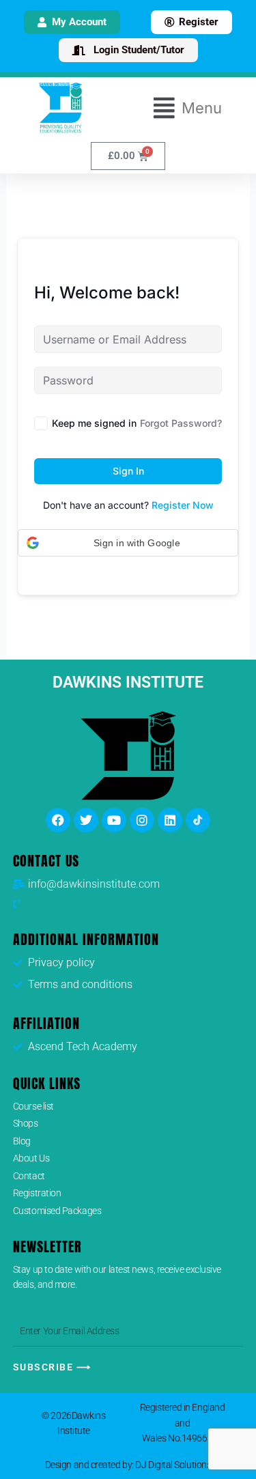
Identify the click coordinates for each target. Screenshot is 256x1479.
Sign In (128, 471)
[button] (188, 108)
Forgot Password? (181, 423)
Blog (22, 1141)
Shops (25, 1123)
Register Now (183, 505)
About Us (31, 1158)
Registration (37, 1192)
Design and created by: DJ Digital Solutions (128, 1464)
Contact (29, 1175)
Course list (33, 1106)
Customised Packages (57, 1210)
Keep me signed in (94, 423)
